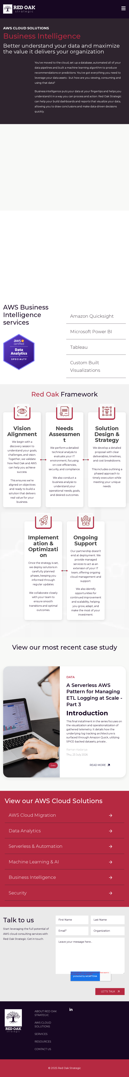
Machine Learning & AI (34, 861)
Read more (98, 765)
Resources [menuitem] (43, 1041)
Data (53, 765)
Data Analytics (25, 830)
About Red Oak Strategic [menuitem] (46, 1013)
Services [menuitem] (41, 1034)
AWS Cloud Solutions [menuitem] (43, 1024)
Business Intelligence (32, 877)
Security (18, 893)
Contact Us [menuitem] (43, 1049)
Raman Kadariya (76, 749)
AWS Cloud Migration (32, 815)
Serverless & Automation (35, 846)
